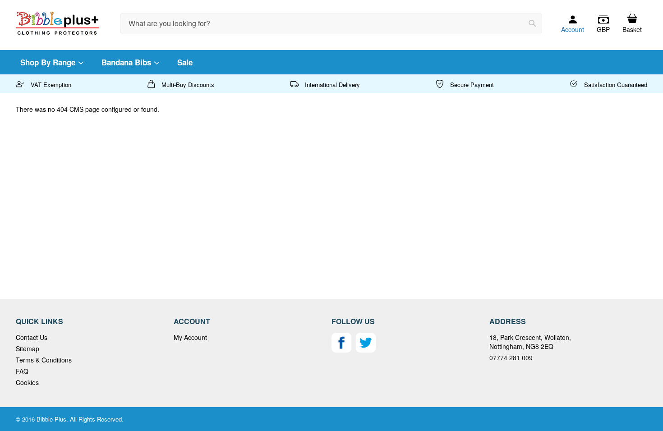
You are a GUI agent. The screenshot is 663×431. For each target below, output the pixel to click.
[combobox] (331, 23)
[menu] (331, 62)
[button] (603, 24)
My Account (190, 337)
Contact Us (31, 337)
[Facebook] (341, 349)
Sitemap (27, 348)
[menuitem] (51, 62)
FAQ (22, 371)
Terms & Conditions (44, 359)
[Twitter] (366, 349)
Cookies (27, 382)
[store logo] (58, 23)
